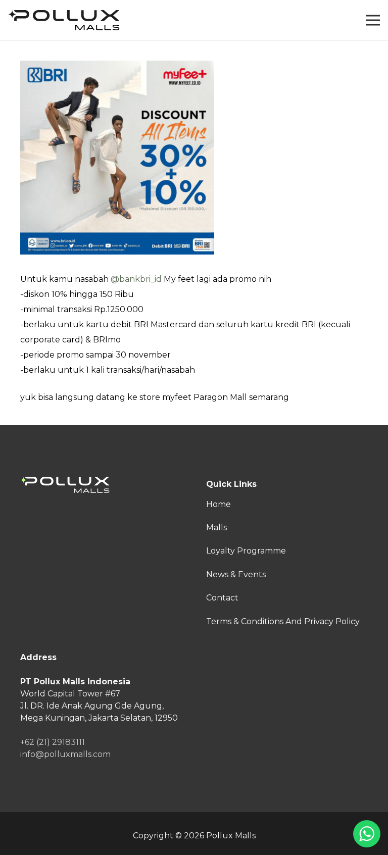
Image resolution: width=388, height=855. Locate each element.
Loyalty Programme (246, 551)
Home (218, 504)
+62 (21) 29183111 (52, 742)
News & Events (236, 574)
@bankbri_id (136, 279)
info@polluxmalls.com (65, 754)
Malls (216, 527)
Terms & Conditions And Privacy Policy (283, 621)
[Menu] (372, 20)
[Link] (64, 20)
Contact (222, 597)
